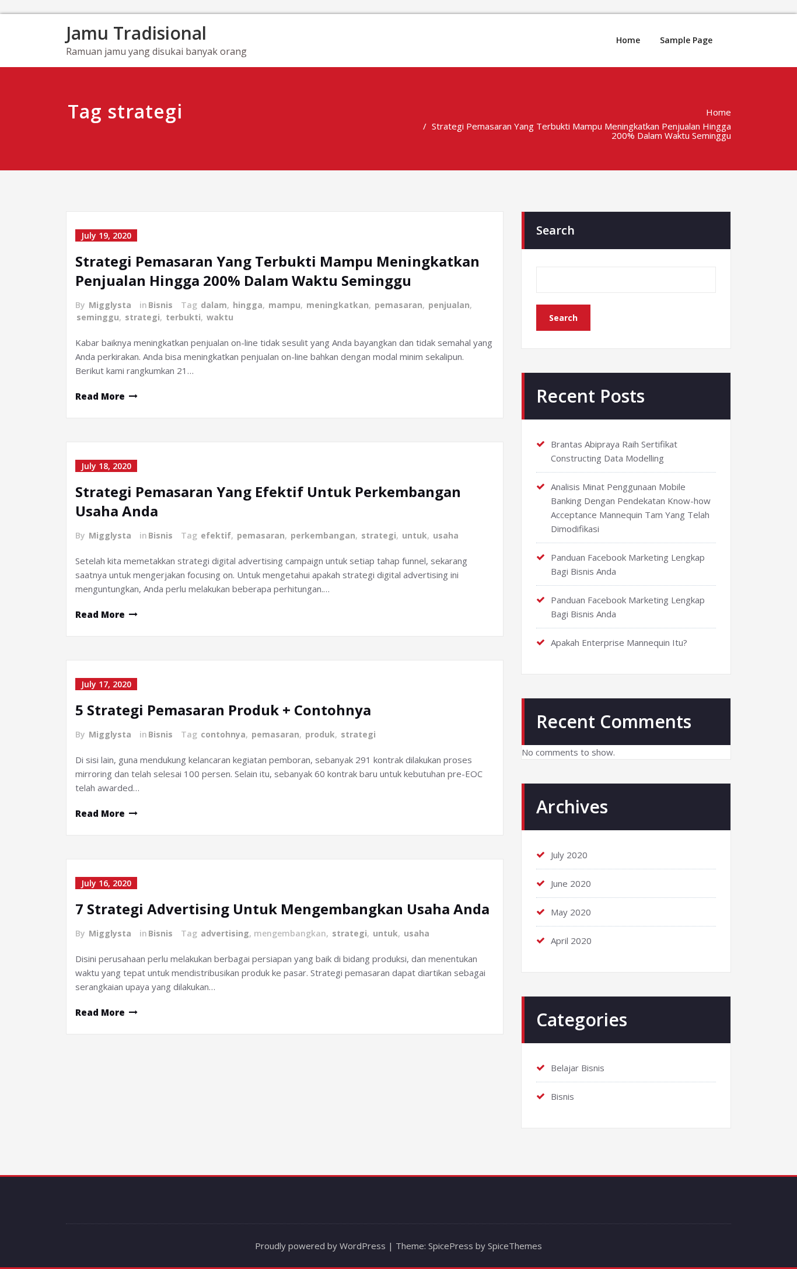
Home (628, 40)
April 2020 (571, 940)
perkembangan (323, 535)
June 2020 (571, 883)
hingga (248, 304)
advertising (225, 933)
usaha (446, 535)
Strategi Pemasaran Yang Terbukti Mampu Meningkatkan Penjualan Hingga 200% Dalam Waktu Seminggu (581, 130)
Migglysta (110, 304)
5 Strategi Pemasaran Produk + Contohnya (223, 709)
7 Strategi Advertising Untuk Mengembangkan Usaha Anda (282, 908)
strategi (142, 317)
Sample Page (686, 40)
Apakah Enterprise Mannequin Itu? (619, 642)
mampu (284, 304)
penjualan (449, 304)
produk (320, 734)
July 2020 (569, 855)
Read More (100, 396)
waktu (220, 317)
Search (555, 230)
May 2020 (571, 912)
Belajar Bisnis (577, 1068)
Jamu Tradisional (136, 33)
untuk (414, 535)
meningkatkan (337, 304)
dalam (214, 304)
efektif (216, 535)
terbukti (183, 317)
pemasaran (398, 304)
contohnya (223, 734)
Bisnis (160, 304)
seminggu (97, 317)
